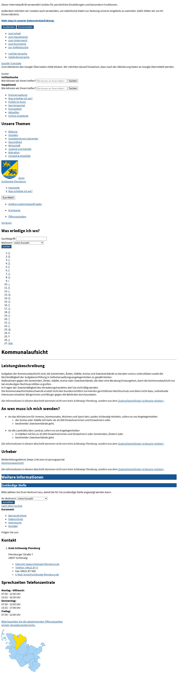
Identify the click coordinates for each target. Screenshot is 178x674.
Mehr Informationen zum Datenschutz (23, 70)
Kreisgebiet (15, 109)
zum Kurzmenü (17, 44)
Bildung (12, 131)
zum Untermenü (17, 40)
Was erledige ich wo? (20, 98)
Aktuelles (13, 112)
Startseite (14, 187)
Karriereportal (16, 105)
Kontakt (13, 526)
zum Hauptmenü (18, 37)
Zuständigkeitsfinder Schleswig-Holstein (140, 400)
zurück (18, 506)
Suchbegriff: (8, 238)
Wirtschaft (14, 145)
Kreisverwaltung (17, 95)
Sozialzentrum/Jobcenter (23, 138)
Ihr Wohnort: (8, 498)
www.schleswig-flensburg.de (37, 564)
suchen (6, 246)
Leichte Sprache (17, 53)
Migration (14, 152)
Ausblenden (9, 27)
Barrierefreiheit (17, 515)
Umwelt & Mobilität (19, 156)
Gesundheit (15, 142)
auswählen (8, 502)
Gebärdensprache (18, 57)
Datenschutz (15, 519)
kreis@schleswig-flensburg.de (37, 574)
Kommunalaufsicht (12, 463)
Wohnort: (7, 242)
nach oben (7, 506)
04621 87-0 (26, 567)
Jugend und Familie (19, 149)
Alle (10, 343)
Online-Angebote (18, 115)
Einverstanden (25, 27)
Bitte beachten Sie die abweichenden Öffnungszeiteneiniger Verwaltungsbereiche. (32, 623)
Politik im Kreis (17, 102)
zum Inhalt (14, 33)
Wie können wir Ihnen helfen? (18, 80)
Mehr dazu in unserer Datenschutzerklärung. (28, 20)
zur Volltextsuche (18, 47)
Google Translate (11, 63)
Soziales (13, 135)
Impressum (15, 522)
